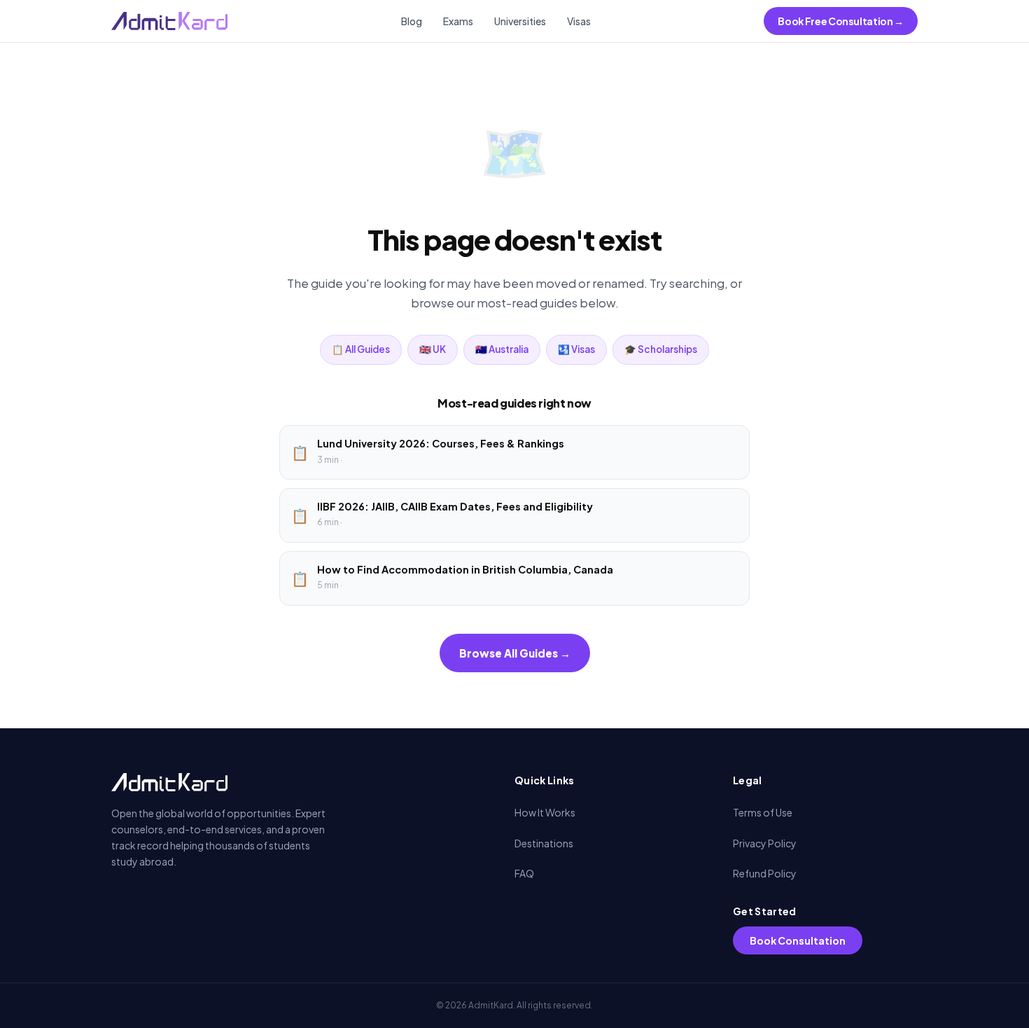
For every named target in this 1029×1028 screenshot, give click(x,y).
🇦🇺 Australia (501, 349)
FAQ (524, 873)
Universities (520, 21)
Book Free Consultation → (841, 21)
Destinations (543, 843)
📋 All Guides (361, 349)
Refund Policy (765, 873)
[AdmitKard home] (169, 21)
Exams (458, 21)
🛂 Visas (576, 349)
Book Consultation (798, 940)
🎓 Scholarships (660, 349)
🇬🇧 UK (432, 349)
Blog (411, 21)
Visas (579, 21)
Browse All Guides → (514, 653)
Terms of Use (762, 812)
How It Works (544, 812)
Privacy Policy (765, 843)
